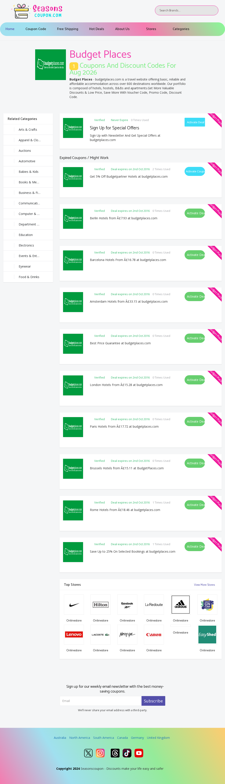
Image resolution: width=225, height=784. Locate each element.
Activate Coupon (195, 171)
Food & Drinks (29, 277)
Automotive (27, 161)
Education (26, 235)
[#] (88, 753)
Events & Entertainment (36, 256)
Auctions (25, 150)
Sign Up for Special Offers (114, 128)
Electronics (26, 245)
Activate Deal (195, 122)
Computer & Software (34, 214)
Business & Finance (33, 193)
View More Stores (205, 585)
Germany (137, 738)
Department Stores (32, 224)
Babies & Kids (28, 172)
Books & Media (30, 182)
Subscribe (153, 701)
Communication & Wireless (36, 203)
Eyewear (25, 266)
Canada (122, 738)
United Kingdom (158, 738)
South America (103, 738)
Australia (60, 738)
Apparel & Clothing (32, 140)
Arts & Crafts (28, 129)
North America (79, 738)
